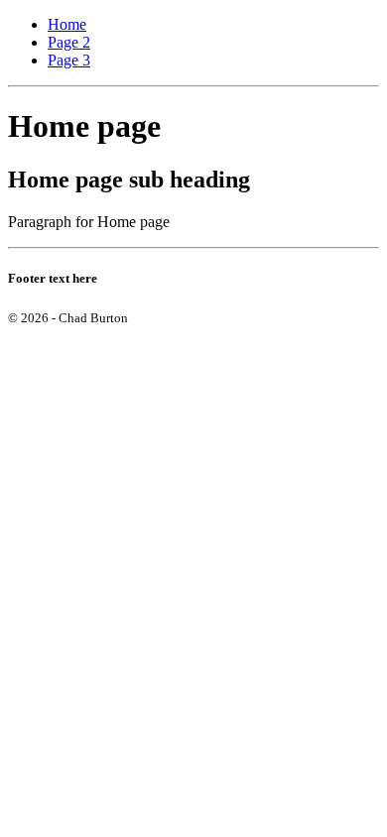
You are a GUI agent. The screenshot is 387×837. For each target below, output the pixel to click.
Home (67, 24)
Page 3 (69, 60)
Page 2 (69, 42)
